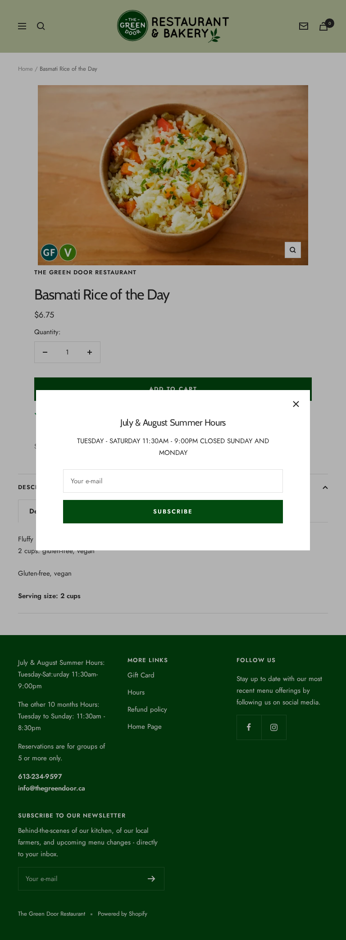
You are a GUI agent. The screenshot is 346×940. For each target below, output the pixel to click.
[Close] (296, 404)
